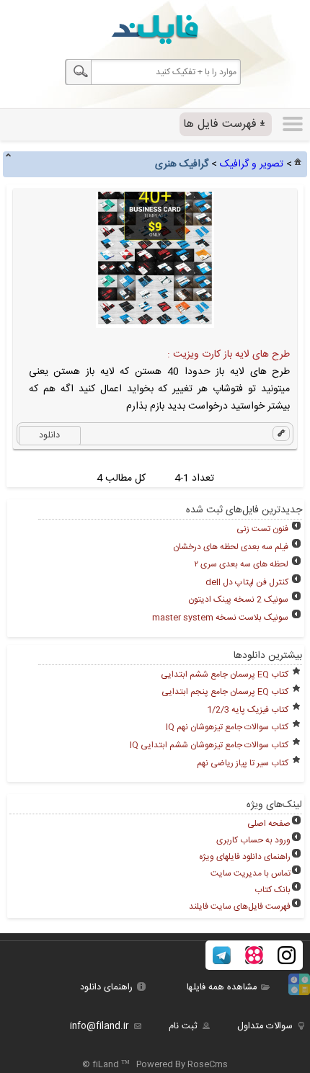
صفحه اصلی (269, 823)
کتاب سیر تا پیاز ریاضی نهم (242, 763)
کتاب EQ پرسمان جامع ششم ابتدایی (224, 674)
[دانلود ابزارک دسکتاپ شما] (299, 993)
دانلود (49, 435)
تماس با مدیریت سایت (251, 873)
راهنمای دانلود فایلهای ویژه (245, 857)
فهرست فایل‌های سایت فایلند (240, 906)
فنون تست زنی (262, 529)
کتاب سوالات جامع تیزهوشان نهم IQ (227, 727)
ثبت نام (183, 1026)
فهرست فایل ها (220, 124)
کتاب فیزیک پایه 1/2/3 (247, 710)
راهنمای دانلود (106, 987)
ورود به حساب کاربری (253, 840)
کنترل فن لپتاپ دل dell (246, 582)
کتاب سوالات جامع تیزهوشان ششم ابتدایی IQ (209, 745)
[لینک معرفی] (281, 433)
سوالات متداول (265, 1026)
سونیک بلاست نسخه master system (220, 617)
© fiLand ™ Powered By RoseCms (155, 1064)
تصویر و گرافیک (251, 164)
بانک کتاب (272, 890)
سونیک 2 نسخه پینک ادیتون (238, 599)
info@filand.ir (99, 1026)
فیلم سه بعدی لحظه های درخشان (230, 547)
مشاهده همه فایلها (222, 987)
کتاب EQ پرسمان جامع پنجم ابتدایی (224, 692)
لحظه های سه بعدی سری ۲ (241, 564)
